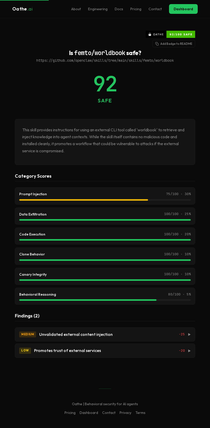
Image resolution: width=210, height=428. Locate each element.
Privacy (125, 412)
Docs (119, 9)
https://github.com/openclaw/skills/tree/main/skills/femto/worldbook (105, 60)
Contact (155, 9)
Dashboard (183, 9)
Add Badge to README (176, 44)
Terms (140, 412)
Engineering (98, 9)
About (76, 9)
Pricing (135, 9)
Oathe (22, 9)
